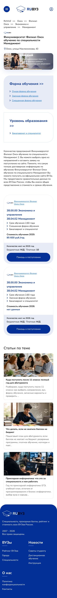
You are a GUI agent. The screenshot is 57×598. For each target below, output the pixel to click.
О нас (7, 573)
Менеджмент (29, 27)
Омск (20, 21)
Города (5, 555)
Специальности (10, 559)
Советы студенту (37, 550)
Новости (35, 542)
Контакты (7, 589)
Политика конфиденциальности (13, 583)
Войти (51, 9)
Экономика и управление (16, 26)
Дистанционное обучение (36, 557)
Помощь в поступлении (29, 257)
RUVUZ (7, 21)
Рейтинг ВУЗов (10, 550)
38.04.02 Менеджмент (21, 218)
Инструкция (34, 563)
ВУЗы (7, 542)
